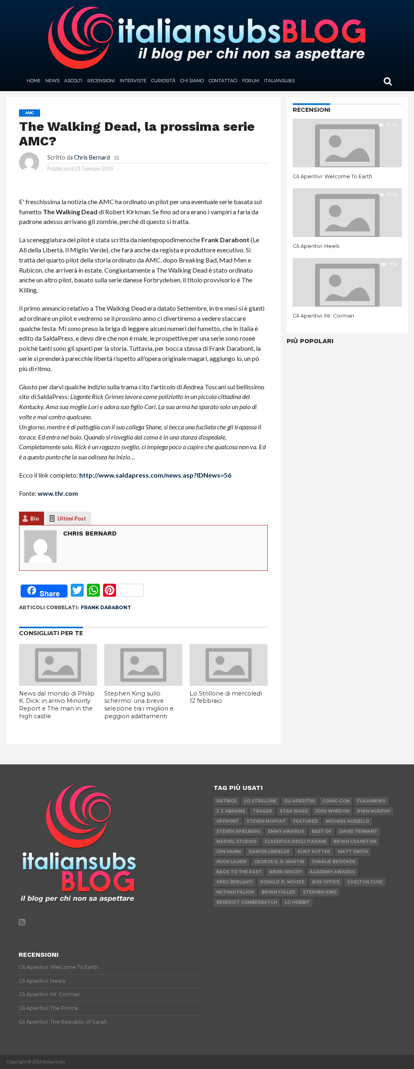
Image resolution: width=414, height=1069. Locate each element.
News (52, 80)
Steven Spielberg (238, 831)
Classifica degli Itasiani (295, 841)
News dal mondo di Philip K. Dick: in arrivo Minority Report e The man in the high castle (57, 705)
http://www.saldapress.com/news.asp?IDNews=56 (155, 475)
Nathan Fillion (235, 892)
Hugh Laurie (231, 861)
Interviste (133, 80)
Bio (34, 518)
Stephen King (319, 892)
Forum (250, 80)
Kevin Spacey (285, 872)
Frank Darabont (106, 607)
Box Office (326, 882)
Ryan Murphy (373, 811)
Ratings (226, 801)
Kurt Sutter (314, 851)
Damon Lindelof (269, 851)
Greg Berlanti (234, 882)
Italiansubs (279, 80)
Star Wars (294, 811)
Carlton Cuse (364, 882)
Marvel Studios (236, 841)
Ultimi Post (71, 518)
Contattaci (223, 80)
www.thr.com (58, 493)
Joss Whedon (332, 811)
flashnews (371, 801)
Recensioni (101, 80)
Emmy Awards (286, 831)
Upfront (227, 821)
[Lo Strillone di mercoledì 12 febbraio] (229, 683)
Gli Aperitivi (299, 801)
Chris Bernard (92, 157)
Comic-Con (335, 801)
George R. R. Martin (279, 861)
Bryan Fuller (278, 892)
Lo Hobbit (297, 902)
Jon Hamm (228, 851)
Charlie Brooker (333, 861)
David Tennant (358, 831)
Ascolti (73, 80)
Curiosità (163, 80)
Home (33, 80)
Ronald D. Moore (282, 882)
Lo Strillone (260, 801)
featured (305, 821)
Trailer (262, 811)
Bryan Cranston (355, 841)
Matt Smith (353, 851)
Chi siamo (192, 80)
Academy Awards (332, 872)
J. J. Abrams (230, 811)
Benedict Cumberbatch (246, 902)
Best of (322, 831)
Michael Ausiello (347, 821)
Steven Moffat (266, 821)
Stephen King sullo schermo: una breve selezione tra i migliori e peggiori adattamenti (138, 705)
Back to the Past (239, 872)
